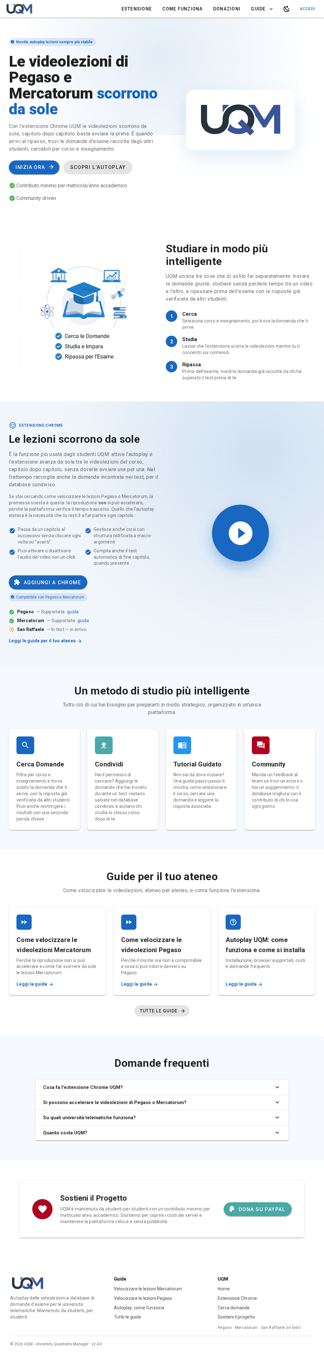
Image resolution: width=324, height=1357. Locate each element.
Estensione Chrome (237, 1298)
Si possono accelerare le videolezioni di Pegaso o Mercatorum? (114, 1102)
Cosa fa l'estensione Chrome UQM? (83, 1087)
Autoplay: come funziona (139, 1307)
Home (224, 1288)
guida (72, 611)
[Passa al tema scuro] (286, 8)
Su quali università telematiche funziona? (89, 1117)
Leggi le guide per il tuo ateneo (43, 640)
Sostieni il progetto (236, 1316)
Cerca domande (234, 1307)
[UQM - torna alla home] (19, 9)
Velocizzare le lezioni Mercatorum (148, 1288)
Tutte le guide (127, 1316)
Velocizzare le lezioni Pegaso (143, 1298)
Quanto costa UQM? (65, 1133)
